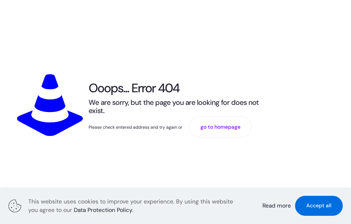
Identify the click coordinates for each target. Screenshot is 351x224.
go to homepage (220, 127)
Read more (276, 205)
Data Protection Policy (103, 210)
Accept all (319, 205)
